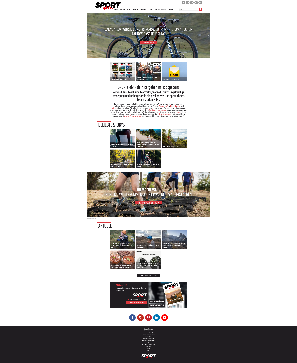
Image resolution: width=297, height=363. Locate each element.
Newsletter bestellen (136, 302)
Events (163, 9)
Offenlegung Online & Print (148, 340)
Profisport (143, 9)
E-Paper (170, 9)
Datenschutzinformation (148, 333)
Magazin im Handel (148, 331)
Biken (128, 9)
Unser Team (148, 346)
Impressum (148, 348)
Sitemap (148, 350)
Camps (151, 9)
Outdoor (135, 9)
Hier (128, 299)
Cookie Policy (148, 336)
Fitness (116, 9)
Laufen (122, 9)
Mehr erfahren (148, 40)
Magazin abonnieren (148, 329)
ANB (149, 342)
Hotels (157, 9)
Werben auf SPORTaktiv (148, 338)
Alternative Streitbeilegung (148, 344)
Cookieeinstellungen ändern (148, 335)
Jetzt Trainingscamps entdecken (148, 202)
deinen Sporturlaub (164, 114)
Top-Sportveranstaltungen (158, 110)
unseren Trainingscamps (132, 116)
